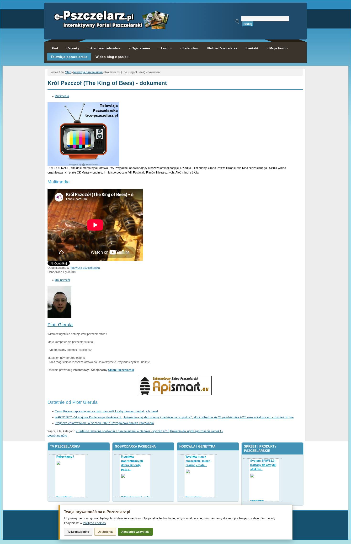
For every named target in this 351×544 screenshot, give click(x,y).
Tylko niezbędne (78, 531)
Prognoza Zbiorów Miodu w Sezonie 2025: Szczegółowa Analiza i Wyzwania (104, 423)
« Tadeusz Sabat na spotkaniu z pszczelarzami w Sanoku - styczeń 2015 (123, 431)
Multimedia (62, 96)
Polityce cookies (94, 523)
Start (68, 72)
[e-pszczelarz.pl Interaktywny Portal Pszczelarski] (111, 27)
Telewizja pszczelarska (88, 72)
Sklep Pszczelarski (121, 370)
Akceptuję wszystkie (135, 531)
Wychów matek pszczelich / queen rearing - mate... (198, 461)
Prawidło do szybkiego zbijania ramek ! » (196, 431)
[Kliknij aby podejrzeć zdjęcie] (83, 165)
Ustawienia (105, 531)
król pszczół (62, 280)
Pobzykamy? (65, 456)
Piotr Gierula (60, 324)
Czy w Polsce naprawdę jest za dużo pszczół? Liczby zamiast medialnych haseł (106, 411)
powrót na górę (57, 435)
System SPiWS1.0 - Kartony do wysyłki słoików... (263, 465)
